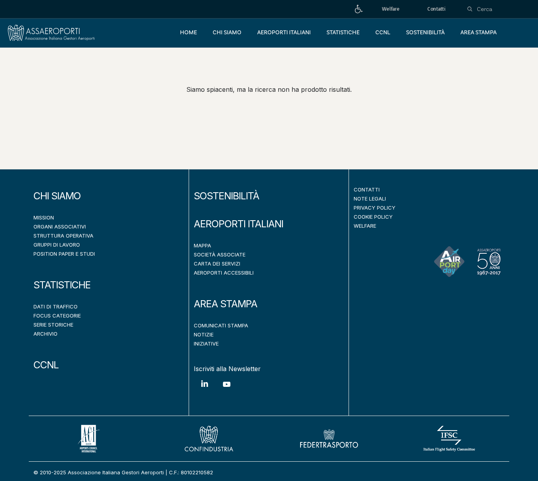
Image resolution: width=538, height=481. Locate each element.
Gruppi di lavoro (56, 244)
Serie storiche (53, 324)
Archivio (45, 334)
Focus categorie (57, 315)
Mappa (202, 245)
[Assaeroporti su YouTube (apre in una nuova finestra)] (226, 390)
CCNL (46, 365)
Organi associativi (59, 226)
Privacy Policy (374, 207)
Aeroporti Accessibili (224, 272)
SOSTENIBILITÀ (226, 196)
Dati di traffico (55, 306)
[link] (358, 9)
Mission (43, 217)
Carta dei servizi (217, 263)
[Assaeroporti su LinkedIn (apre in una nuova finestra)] (205, 389)
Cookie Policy (373, 217)
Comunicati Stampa (221, 325)
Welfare (365, 226)
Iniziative (206, 343)
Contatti (367, 189)
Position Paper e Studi (64, 254)
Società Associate (219, 254)
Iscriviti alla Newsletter (227, 369)
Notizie (203, 334)
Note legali (370, 198)
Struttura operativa (63, 235)
